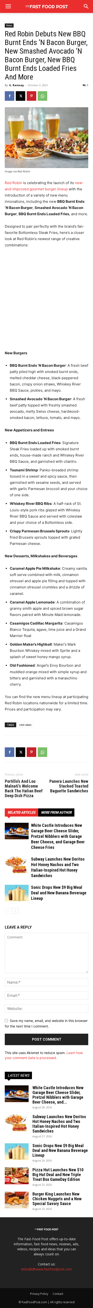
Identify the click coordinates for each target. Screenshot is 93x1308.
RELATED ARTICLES (21, 812)
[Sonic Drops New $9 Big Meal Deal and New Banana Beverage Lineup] (17, 893)
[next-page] (15, 911)
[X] (20, 96)
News (9, 25)
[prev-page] (8, 911)
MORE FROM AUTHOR (56, 812)
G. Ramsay (16, 85)
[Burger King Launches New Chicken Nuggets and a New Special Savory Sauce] (17, 1200)
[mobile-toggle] (8, 6)
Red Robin (13, 182)
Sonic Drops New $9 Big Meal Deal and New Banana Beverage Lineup (58, 893)
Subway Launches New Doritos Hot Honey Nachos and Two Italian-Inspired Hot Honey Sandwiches (59, 1123)
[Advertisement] (46, 301)
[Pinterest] (31, 96)
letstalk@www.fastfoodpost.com (46, 1269)
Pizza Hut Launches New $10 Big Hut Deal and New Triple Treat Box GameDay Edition (57, 1174)
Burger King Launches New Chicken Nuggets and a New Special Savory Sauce (57, 1198)
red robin (25, 725)
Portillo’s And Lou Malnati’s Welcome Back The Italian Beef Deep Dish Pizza (24, 788)
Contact (58, 1294)
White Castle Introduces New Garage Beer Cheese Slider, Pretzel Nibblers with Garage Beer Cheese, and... (57, 1095)
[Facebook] (9, 96)
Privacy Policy (39, 1294)
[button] (86, 6)
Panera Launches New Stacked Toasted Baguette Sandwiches (68, 786)
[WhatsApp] (42, 96)
